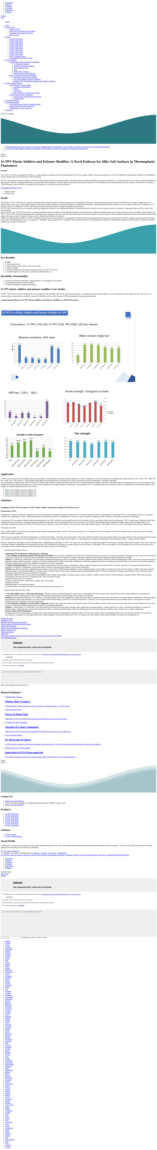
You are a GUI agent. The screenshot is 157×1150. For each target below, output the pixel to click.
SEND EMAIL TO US (14, 188)
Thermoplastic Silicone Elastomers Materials (24, 62)
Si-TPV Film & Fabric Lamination (21, 95)
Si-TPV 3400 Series (16, 48)
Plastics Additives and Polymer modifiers (23, 75)
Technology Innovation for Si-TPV (21, 33)
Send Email (5, 874)
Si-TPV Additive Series (17, 56)
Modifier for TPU (7, 620)
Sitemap (36, 853)
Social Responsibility (12, 102)
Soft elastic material (29, 855)
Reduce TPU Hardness (8, 626)
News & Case (14, 35)
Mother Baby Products (21, 72)
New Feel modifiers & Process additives (27, 79)
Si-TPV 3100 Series (16, 43)
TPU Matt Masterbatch (8, 638)
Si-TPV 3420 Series (16, 50)
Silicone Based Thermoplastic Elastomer (14, 628)
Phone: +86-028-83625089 (14, 805)
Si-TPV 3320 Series (16, 46)
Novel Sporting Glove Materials (24, 73)
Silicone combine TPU (8, 630)
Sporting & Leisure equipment (24, 66)
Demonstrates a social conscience (20, 108)
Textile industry (19, 98)
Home (7, 25)
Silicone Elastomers (7, 632)
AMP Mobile (61, 853)
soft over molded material (88, 855)
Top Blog (44, 853)
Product (7, 37)
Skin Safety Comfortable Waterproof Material (113, 855)
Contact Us (9, 110)
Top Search (52, 853)
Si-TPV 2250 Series (16, 41)
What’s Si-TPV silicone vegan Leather (22, 31)
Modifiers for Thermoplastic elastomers (14, 622)
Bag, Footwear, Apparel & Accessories (27, 93)
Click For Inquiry (7, 851)
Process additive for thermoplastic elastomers (16, 624)
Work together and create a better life (21, 106)
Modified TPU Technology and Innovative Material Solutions (34, 81)
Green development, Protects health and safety (25, 104)
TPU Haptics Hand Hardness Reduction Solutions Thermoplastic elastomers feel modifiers (31, 636)
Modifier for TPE (7, 618)
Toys (15, 70)
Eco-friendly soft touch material (11, 855)
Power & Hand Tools (21, 68)
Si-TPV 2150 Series (16, 39)
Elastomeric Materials (72, 855)
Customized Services (12, 100)
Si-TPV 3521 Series (16, 54)
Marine (16, 89)
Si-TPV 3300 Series (16, 45)
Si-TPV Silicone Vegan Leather (20, 85)
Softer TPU (5, 634)
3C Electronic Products (21, 64)
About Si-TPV (10, 27)
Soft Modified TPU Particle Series (20, 58)
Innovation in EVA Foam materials (25, 77)
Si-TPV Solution (10, 60)
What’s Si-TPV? (15, 29)
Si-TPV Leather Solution (13, 83)
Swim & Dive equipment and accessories (27, 97)
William (3, 876)
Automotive (18, 91)
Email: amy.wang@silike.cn (14, 801)
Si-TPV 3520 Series (16, 52)
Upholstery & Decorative (22, 87)
